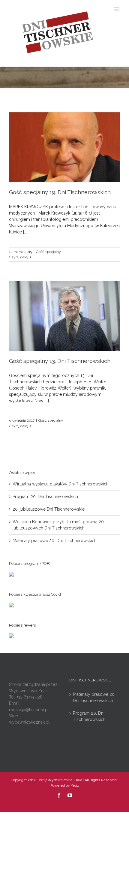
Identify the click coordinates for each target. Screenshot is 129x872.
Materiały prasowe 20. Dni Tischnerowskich (55, 540)
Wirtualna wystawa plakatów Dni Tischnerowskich (61, 484)
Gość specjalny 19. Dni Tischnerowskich (60, 192)
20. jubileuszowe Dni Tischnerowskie (49, 509)
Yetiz (75, 785)
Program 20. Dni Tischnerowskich (45, 496)
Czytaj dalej (18, 257)
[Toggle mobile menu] (117, 9)
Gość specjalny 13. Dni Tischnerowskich (59, 361)
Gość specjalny (48, 252)
